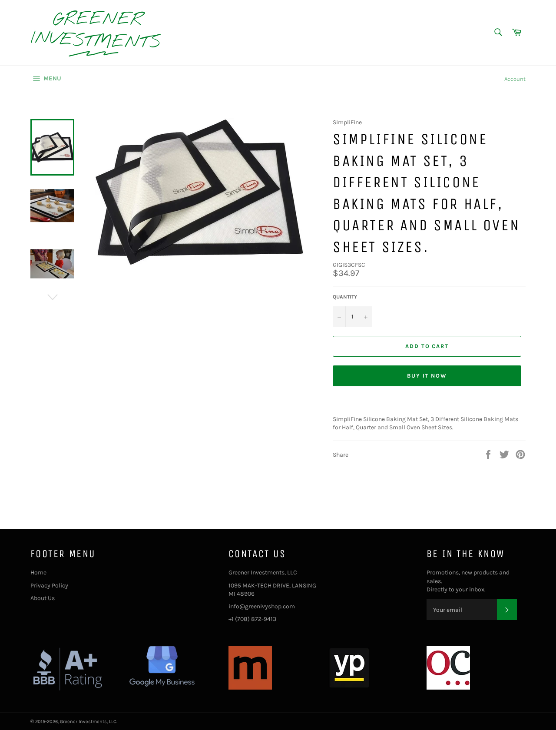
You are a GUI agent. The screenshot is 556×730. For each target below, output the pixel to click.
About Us (42, 598)
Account (515, 79)
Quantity (345, 297)
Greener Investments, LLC (88, 721)
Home (38, 572)
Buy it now (427, 375)
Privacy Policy (49, 585)
